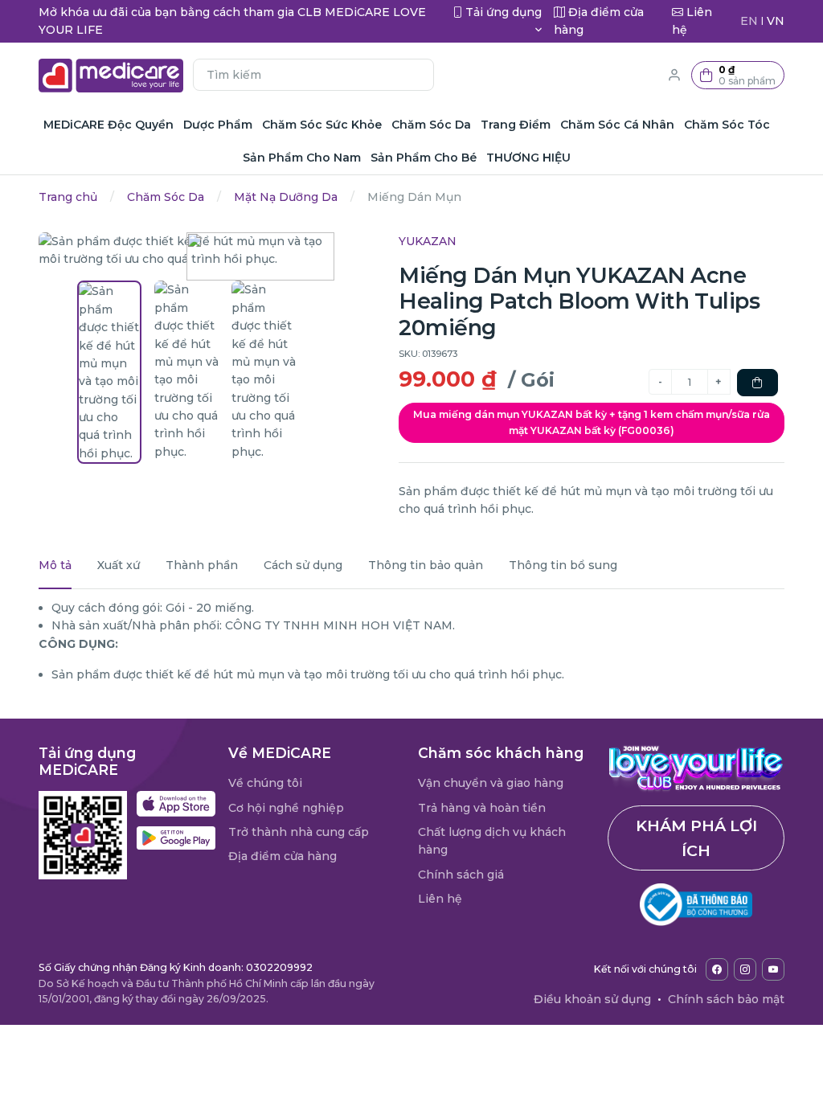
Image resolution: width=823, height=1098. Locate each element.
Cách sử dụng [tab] (303, 565)
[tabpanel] (411, 641)
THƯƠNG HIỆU (528, 157)
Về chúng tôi (265, 783)
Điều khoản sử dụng (592, 999)
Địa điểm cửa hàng (282, 856)
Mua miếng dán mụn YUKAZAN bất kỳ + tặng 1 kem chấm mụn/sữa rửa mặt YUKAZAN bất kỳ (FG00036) (591, 422)
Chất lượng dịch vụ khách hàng (492, 841)
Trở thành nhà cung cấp (298, 832)
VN (775, 21)
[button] (737, 75)
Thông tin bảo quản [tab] (425, 565)
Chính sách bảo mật (726, 999)
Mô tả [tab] (55, 565)
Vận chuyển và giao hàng (490, 783)
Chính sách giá (461, 874)
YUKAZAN (428, 241)
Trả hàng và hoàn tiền (482, 808)
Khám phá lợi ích (696, 838)
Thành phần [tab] (202, 565)
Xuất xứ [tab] (118, 565)
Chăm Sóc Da (165, 197)
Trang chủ (68, 197)
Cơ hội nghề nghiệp (286, 808)
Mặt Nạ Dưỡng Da (286, 197)
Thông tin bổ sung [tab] (563, 565)
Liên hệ (440, 898)
